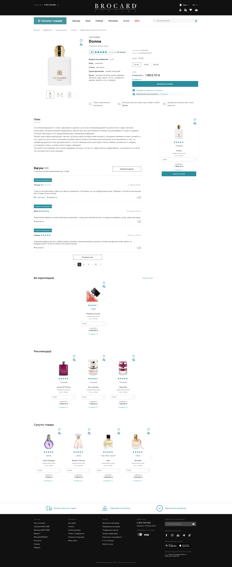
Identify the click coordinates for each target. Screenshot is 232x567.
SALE (137, 21)
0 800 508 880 (144, 522)
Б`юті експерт (108, 541)
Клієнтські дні (107, 544)
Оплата (71, 527)
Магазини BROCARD (42, 530)
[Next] (77, 95)
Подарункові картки (110, 530)
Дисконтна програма (110, 523)
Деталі (125, 105)
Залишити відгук (127, 169)
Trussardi (94, 37)
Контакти (37, 541)
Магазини (113, 21)
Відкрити (147, 278)
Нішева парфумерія (110, 534)
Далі (100, 264)
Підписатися (193, 524)
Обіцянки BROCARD (42, 527)
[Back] (35, 457)
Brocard (37, 30)
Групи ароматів (61, 30)
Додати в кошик (165, 84)
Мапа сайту (72, 541)
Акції (87, 21)
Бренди (76, 21)
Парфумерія (47, 30)
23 (96, 264)
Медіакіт (37, 548)
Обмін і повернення (76, 534)
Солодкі (73, 30)
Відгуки (39, 168)
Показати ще (87, 257)
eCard (126, 21)
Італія (111, 59)
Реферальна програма (111, 527)
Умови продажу (74, 530)
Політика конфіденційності (177, 554)
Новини (99, 21)
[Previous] (43, 95)
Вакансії (37, 534)
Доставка (72, 523)
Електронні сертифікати (112, 537)
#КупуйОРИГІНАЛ (40, 537)
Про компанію (39, 523)
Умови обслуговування (172, 556)
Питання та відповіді (76, 537)
